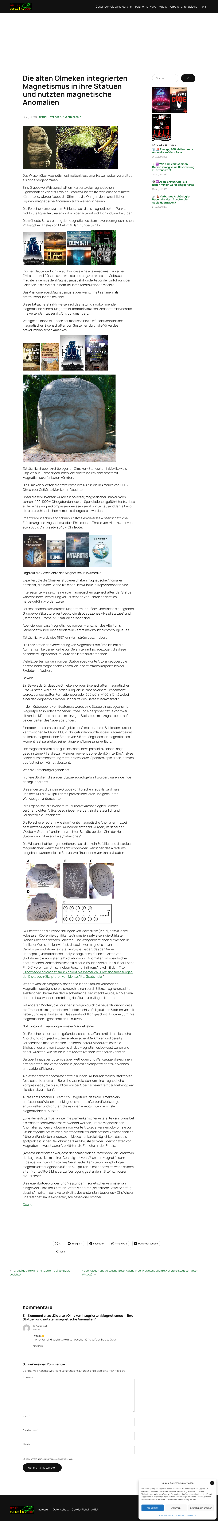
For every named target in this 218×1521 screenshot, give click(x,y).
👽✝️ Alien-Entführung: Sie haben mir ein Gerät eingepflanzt (173, 183)
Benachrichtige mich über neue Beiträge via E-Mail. (49, 1458)
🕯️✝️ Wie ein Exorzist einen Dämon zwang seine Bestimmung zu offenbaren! (173, 166)
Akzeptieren (152, 1508)
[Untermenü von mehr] (207, 6)
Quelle (27, 1204)
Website (26, 1444)
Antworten (38, 1345)
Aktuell (44, 117)
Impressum (191, 1515)
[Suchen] (188, 78)
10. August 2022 (40, 1325)
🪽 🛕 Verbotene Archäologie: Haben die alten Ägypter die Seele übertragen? (171, 199)
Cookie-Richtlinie (166, 1515)
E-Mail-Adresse (30, 1430)
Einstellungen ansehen (201, 1508)
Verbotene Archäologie (65, 117)
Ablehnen (175, 1508)
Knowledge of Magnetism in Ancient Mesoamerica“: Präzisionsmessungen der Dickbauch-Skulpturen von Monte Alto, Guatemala (78, 974)
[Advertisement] (109, 35)
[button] (212, 1483)
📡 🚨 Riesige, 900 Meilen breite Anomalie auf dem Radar (172, 151)
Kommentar (29, 1377)
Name (26, 1416)
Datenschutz (180, 1515)
